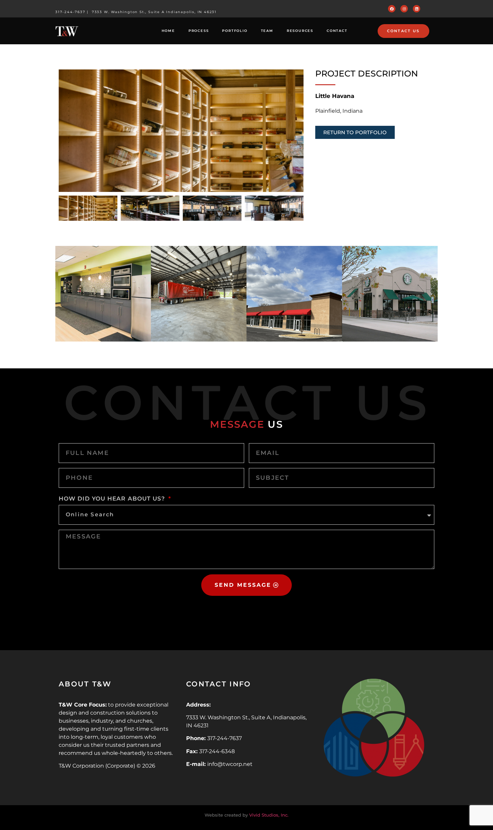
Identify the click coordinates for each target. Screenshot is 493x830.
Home (168, 31)
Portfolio (234, 31)
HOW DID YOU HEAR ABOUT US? (113, 498)
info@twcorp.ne (228, 764)
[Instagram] (404, 8)
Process (198, 31)
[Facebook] (391, 8)
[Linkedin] (416, 8)
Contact (337, 31)
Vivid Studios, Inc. (268, 815)
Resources (300, 31)
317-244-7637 (70, 12)
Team (267, 31)
